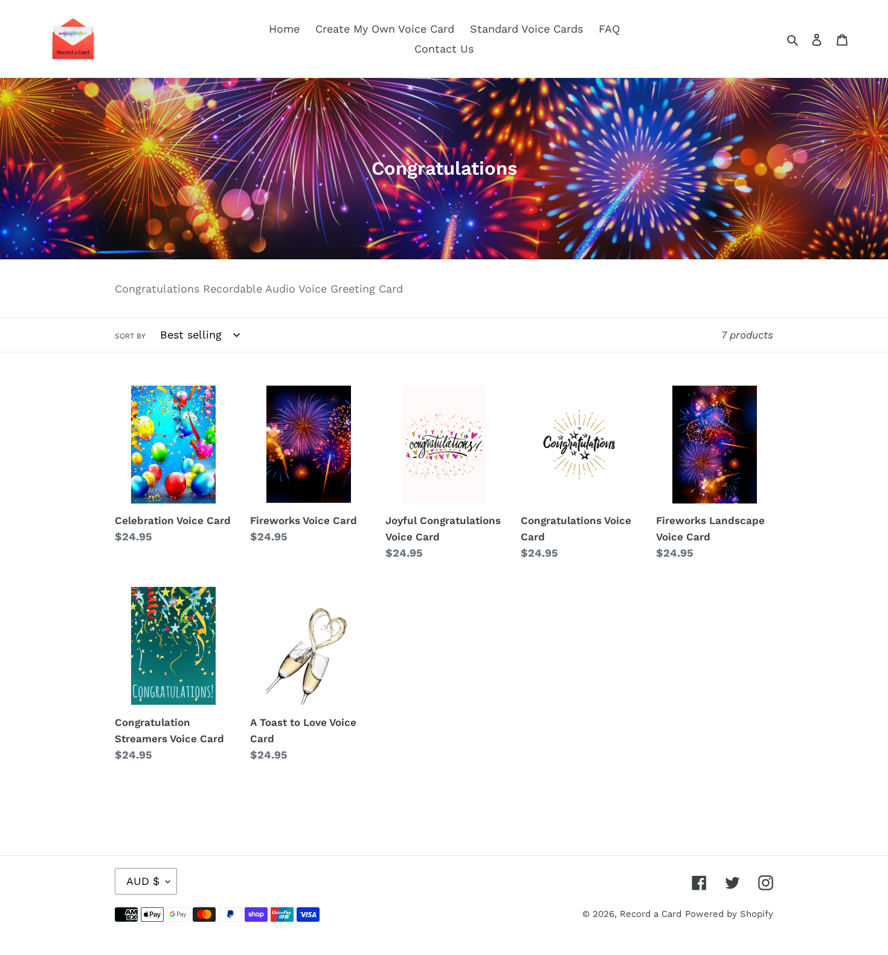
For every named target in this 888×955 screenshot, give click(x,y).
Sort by (130, 336)
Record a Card (650, 913)
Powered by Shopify (729, 913)
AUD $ (142, 881)
